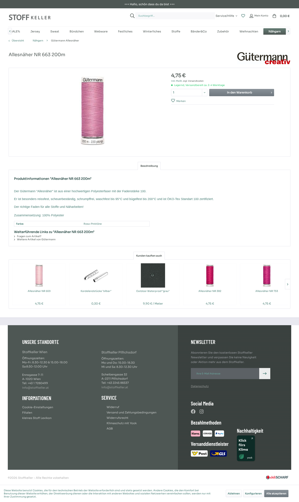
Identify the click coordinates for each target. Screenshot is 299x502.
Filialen (27, 412)
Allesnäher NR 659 (39, 291)
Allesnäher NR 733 (266, 291)
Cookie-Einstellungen (37, 407)
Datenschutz (200, 386)
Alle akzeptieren (276, 493)
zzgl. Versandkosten (193, 81)
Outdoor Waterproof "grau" (153, 291)
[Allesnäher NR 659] (39, 275)
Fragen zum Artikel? (28, 236)
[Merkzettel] (243, 15)
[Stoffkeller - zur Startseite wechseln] (29, 17)
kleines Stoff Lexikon (37, 418)
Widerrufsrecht (117, 418)
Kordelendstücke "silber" (96, 291)
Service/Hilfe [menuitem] (225, 15)
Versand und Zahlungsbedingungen (131, 412)
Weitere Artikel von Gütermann (36, 239)
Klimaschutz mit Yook (122, 423)
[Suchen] (131, 15)
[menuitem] (173, 14)
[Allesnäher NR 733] (266, 275)
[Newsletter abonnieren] (264, 373)
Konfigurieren (253, 493)
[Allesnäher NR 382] (209, 275)
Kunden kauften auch (149, 255)
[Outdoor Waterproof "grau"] (152, 275)
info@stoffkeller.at (35, 388)
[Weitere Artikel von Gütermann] (263, 58)
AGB (110, 428)
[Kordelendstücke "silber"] (96, 275)
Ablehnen (234, 493)
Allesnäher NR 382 (209, 291)
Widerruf (113, 407)
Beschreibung (149, 165)
